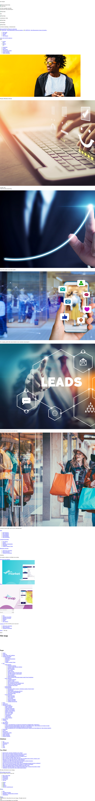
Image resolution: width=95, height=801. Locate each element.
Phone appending (11, 696)
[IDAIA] (1, 789)
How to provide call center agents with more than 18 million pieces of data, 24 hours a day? (21, 758)
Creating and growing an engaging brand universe (13, 762)
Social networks (8, 714)
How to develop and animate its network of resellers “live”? (15, 756)
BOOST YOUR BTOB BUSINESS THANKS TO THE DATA (18, 726)
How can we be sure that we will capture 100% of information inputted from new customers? (22, 763)
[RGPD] (4, 782)
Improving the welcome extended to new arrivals (12, 752)
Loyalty (4, 48)
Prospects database (6, 736)
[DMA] (4, 784)
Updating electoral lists (12, 701)
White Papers (5, 723)
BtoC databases (6, 533)
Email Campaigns (8, 706)
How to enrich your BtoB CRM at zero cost (11, 757)
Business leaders (11, 668)
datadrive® (5, 743)
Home (4, 702)
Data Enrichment (6, 537)
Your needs (5, 32)
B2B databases (6, 532)
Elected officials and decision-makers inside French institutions (20, 677)
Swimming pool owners (13, 685)
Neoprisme (5, 545)
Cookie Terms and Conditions (9, 655)
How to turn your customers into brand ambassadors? (13, 755)
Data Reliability (6, 536)
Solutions (4, 619)
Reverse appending (12, 699)
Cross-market (10, 698)
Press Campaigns (6, 551)
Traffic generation (6, 52)
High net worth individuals (13, 681)
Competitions (8, 715)
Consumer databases (12, 679)
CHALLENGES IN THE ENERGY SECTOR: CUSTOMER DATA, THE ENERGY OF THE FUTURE (27, 725)
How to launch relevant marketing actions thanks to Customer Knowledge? (18, 764)
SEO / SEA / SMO (9, 713)
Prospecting (5, 47)
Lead (6, 721)
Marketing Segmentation (8, 543)
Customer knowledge (4, 539)
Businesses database (12, 665)
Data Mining (5, 541)
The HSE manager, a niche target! (15, 673)
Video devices (8, 716)
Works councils (11, 671)
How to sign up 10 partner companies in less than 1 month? (15, 753)
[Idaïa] (1, 796)
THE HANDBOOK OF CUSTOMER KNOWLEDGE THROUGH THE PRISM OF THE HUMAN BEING (28, 728)
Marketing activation (4, 548)
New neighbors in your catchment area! (16, 683)
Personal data (5, 718)
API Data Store (6, 742)
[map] (47, 597)
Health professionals (12, 676)
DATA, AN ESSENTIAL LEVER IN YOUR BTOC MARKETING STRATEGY (22, 724)
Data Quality (5, 49)
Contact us (10, 38)
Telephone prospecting (7, 552)
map (3, 741)
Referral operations (9, 711)
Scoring (4, 542)
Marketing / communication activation (10, 793)
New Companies (11, 669)
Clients (4, 34)
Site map (4, 780)
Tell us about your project (5, 772)
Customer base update (7, 50)
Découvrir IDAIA (4, 29)
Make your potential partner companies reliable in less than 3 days (16, 765)
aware (4, 747)
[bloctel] (4, 785)
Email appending (11, 695)
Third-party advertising (7, 550)
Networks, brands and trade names (15, 672)
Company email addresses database (15, 666)
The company (5, 35)
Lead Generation (6, 51)
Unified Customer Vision (8, 546)
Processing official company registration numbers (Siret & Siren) (21, 688)
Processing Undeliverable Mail (14, 692)
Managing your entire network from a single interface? (14, 759)
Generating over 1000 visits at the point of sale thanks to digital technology (18, 760)
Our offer (4, 33)
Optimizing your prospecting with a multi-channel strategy (14, 767)
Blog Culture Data (6, 775)
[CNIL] (4, 783)
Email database (6, 535)
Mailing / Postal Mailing (10, 710)
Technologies (5, 794)
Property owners (11, 680)
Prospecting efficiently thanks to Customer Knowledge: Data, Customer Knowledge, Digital (21, 766)
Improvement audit (11, 693)
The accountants (11, 675)
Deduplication (11, 690)
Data (1, 530)
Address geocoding (12, 700)
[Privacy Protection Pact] (8, 786)
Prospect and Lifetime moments (14, 684)
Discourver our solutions (5, 559)
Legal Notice (5, 703)
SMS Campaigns (8, 707)
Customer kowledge (7, 792)
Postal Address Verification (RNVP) (15, 691)
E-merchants (10, 670)
